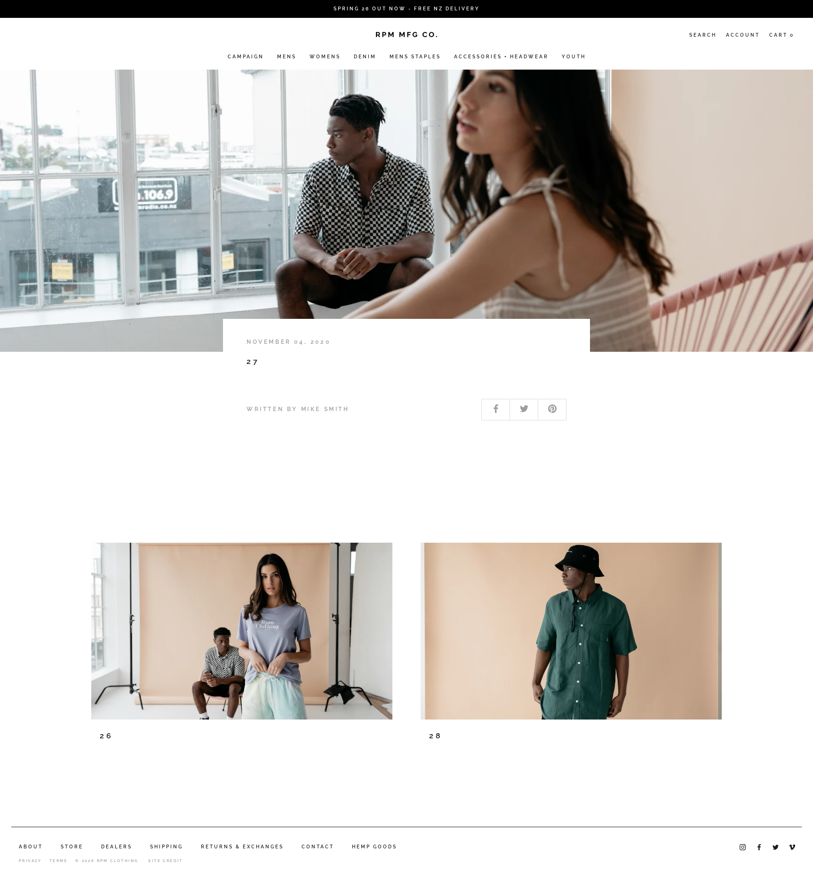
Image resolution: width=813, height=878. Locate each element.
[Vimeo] (792, 846)
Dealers (116, 846)
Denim (365, 56)
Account (743, 35)
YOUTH (574, 56)
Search (703, 35)
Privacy (30, 860)
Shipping (166, 846)
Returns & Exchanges (242, 846)
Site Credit (165, 860)
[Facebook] (759, 846)
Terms (58, 860)
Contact (318, 846)
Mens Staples (415, 56)
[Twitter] (776, 846)
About (31, 846)
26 (106, 735)
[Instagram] (743, 846)
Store (72, 846)
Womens (325, 56)
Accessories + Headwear (501, 56)
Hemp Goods (374, 846)
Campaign (246, 56)
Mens (286, 56)
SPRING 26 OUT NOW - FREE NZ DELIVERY (407, 8)
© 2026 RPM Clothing (107, 860)
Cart (781, 35)
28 (436, 735)
